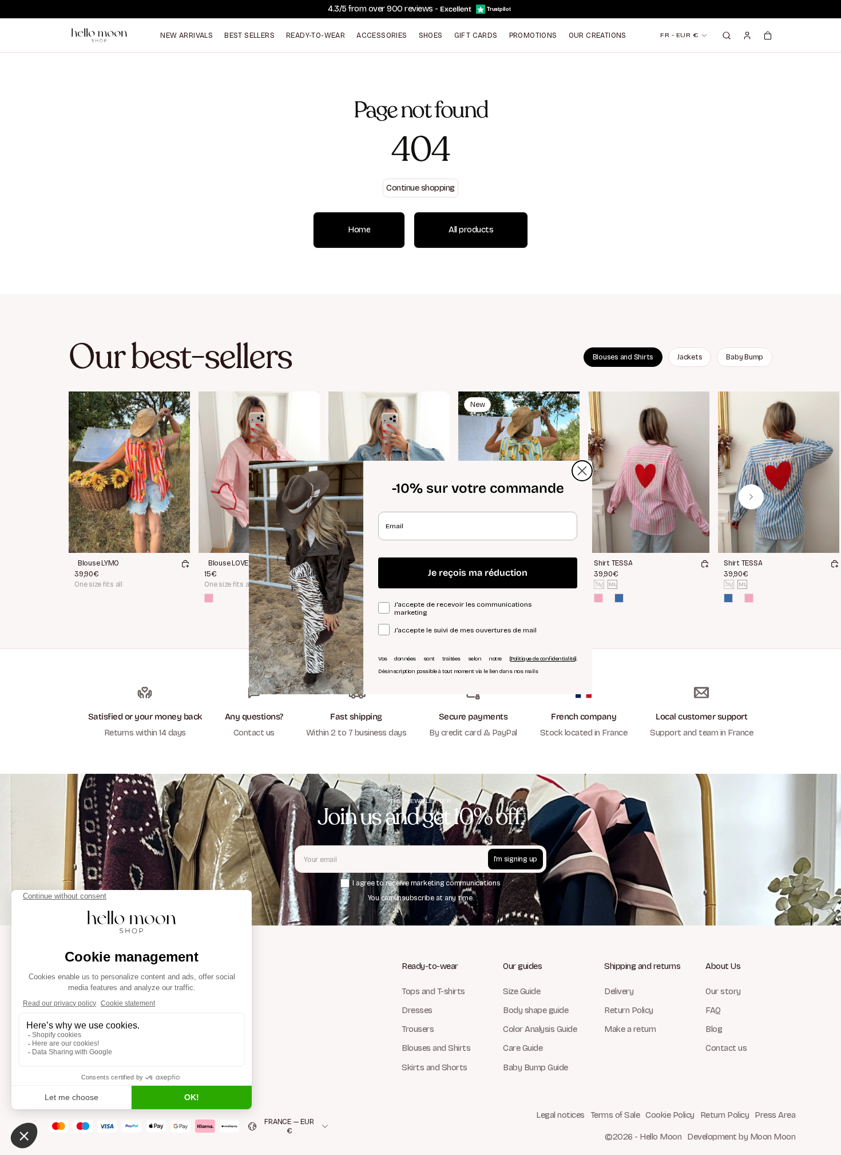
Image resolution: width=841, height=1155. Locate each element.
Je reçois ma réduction (477, 572)
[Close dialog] (582, 471)
